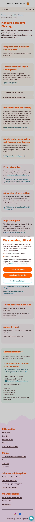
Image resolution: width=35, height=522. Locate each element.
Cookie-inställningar (17, 281)
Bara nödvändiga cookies (17, 275)
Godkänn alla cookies (17, 269)
